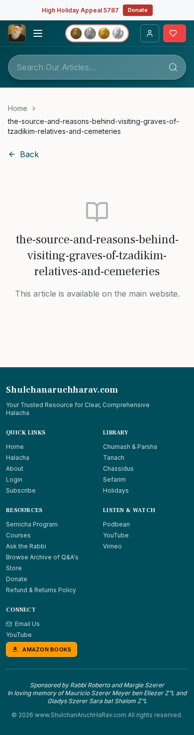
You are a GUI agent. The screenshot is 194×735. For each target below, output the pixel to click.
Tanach (113, 457)
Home (17, 108)
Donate (138, 9)
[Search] (173, 67)
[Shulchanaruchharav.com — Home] (17, 33)
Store (14, 568)
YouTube (116, 535)
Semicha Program (32, 524)
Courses (18, 535)
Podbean (116, 524)
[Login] (149, 33)
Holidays (116, 490)
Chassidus (118, 468)
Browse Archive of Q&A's (42, 557)
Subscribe (21, 490)
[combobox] (97, 67)
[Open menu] (38, 33)
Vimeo (112, 546)
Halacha (17, 457)
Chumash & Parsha (130, 446)
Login (14, 479)
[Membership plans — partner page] (97, 33)
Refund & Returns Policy (41, 590)
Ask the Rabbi (26, 546)
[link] (97, 126)
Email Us (27, 624)
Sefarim (114, 479)
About (14, 468)
